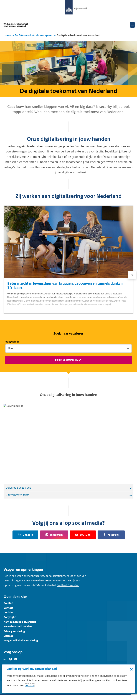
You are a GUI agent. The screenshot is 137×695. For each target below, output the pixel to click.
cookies (29, 685)
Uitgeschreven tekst (17, 495)
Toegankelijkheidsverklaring (21, 640)
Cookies (8, 612)
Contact (8, 607)
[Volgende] (132, 275)
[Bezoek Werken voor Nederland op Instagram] (10, 658)
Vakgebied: (12, 341)
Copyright (10, 617)
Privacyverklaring (14, 631)
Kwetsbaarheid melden (18, 626)
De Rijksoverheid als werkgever (34, 35)
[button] (132, 275)
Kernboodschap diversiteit (20, 621)
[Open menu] (132, 25)
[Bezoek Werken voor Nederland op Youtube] (15, 658)
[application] (68, 440)
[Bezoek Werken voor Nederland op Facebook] (21, 658)
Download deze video (18, 487)
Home (7, 35)
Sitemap (9, 635)
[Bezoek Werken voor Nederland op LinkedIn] (5, 658)
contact (48, 580)
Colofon (8, 603)
